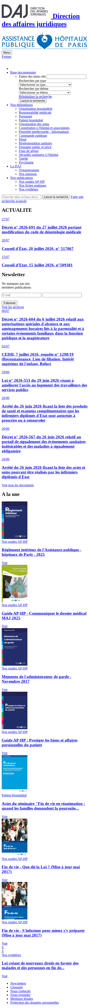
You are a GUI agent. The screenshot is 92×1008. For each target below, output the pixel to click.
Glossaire (16, 987)
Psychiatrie (26, 162)
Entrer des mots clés (32, 76)
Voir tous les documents (18, 485)
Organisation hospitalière (35, 108)
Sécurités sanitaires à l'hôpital (38, 155)
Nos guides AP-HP (32, 181)
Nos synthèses (28, 189)
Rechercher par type (32, 81)
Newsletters (18, 983)
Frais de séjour (29, 151)
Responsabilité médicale (35, 112)
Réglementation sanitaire (35, 143)
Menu (6, 52)
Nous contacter (20, 991)
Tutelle (23, 158)
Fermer (6, 56)
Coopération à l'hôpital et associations (44, 128)
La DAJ (15, 166)
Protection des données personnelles (34, 1002)
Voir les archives (13, 307)
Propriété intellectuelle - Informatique (44, 132)
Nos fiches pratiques (32, 185)
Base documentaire (23, 72)
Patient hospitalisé (31, 120)
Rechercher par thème (33, 88)
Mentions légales (21, 999)
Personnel (25, 116)
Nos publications (21, 178)
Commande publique (33, 135)
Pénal (22, 139)
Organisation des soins (34, 124)
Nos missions (28, 174)
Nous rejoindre (20, 995)
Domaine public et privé (35, 147)
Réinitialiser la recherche (35, 96)
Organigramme (29, 170)
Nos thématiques (21, 105)
